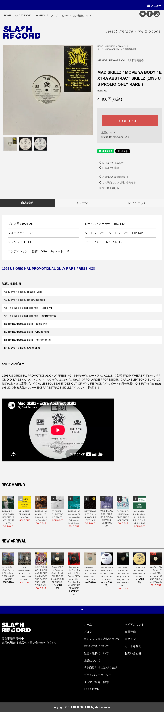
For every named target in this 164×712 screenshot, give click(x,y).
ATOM (96, 689)
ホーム (100, 49)
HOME (7, 15)
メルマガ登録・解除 (96, 682)
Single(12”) (123, 46)
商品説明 (27, 202)
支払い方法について (96, 646)
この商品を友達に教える (115, 177)
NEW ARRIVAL (113, 49)
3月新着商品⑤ (129, 49)
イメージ (82, 202)
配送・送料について (96, 653)
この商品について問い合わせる (119, 182)
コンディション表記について (76, 15)
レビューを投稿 (110, 167)
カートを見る (133, 646)
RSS (86, 689)
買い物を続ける (110, 188)
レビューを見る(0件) (113, 163)
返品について (108, 132)
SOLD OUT (129, 120)
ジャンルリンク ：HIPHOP (126, 232)
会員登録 (130, 631)
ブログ (54, 15)
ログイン (130, 639)
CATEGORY (25, 15)
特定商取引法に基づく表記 (115, 137)
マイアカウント (134, 624)
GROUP (43, 15)
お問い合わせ (133, 653)
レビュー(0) (136, 202)
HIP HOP (110, 46)
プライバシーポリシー (98, 674)
